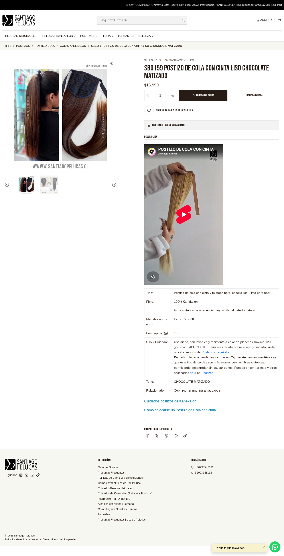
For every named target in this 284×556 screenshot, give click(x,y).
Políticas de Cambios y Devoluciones (120, 477)
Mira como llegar (224, 5)
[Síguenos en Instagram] (21, 475)
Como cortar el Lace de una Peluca (119, 483)
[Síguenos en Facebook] (27, 475)
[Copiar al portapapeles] (185, 436)
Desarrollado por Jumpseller (60, 539)
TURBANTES (126, 35)
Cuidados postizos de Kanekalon (170, 401)
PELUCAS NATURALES (20, 35)
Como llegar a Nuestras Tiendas (117, 509)
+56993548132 (204, 467)
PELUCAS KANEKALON (57, 35)
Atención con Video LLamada (116, 503)
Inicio (8, 46)
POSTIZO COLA (45, 46)
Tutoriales (104, 514)
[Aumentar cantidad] (173, 95)
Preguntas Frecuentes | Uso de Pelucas (122, 519)
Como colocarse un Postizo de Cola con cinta (180, 410)
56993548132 (203, 472)
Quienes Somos (108, 467)
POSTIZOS (87, 35)
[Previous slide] (8, 185)
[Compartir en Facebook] (147, 436)
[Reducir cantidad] (147, 95)
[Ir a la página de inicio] (18, 20)
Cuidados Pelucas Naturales (115, 488)
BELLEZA (144, 35)
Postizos (207, 373)
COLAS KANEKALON (73, 46)
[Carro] (279, 20)
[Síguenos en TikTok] (38, 475)
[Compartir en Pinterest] (176, 436)
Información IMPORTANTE (114, 498)
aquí (193, 373)
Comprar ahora (254, 95)
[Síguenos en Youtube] (32, 475)
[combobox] (142, 20)
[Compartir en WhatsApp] (166, 436)
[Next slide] (113, 185)
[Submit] (183, 20)
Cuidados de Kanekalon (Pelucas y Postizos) (125, 493)
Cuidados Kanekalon (216, 352)
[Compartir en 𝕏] (157, 436)
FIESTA (106, 35)
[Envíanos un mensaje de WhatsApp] (274, 546)
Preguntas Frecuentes (111, 472)
